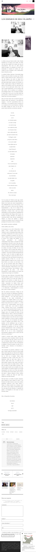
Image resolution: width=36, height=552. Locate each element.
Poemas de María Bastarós (27, 544)
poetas (7, 424)
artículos (3, 424)
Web (2, 527)
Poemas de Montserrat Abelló (18, 474)
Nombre (4, 518)
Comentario (4, 504)
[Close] (22, 533)
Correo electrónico (6, 523)
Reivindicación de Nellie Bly (7, 474)
